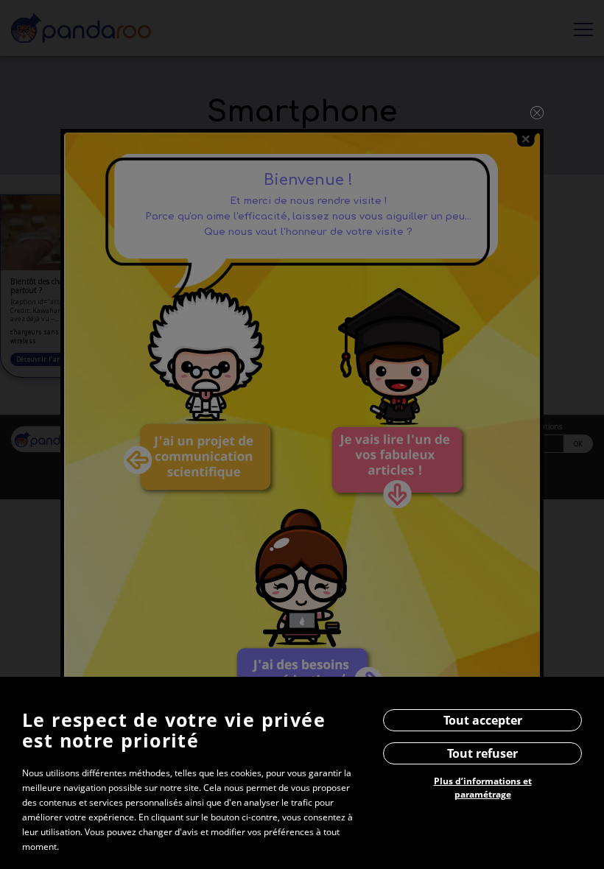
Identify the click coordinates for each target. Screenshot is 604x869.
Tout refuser (482, 753)
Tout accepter (482, 720)
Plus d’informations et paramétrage (483, 788)
